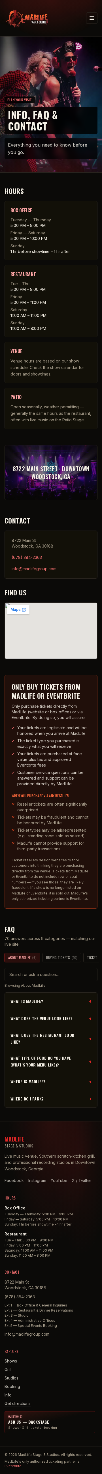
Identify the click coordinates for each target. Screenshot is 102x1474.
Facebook (14, 1180)
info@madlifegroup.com (34, 568)
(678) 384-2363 (27, 557)
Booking (12, 1386)
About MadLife (22, 957)
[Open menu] (91, 18)
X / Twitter (81, 1180)
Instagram (37, 1180)
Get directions (18, 1403)
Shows (11, 1361)
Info (8, 1395)
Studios (11, 1378)
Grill (8, 1369)
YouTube (59, 1180)
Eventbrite (13, 1466)
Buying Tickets (61, 957)
